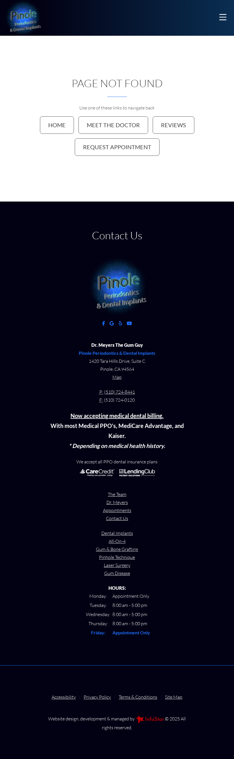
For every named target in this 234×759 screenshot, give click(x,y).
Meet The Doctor (113, 124)
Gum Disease (117, 573)
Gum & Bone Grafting (117, 549)
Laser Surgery (117, 565)
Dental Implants (117, 533)
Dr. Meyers (117, 502)
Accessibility (64, 697)
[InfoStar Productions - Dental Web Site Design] (150, 719)
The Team (117, 494)
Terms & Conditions (138, 697)
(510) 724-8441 (119, 392)
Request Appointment (117, 147)
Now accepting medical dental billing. (117, 415)
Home (57, 124)
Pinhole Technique (117, 557)
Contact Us (117, 518)
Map (117, 377)
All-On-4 (117, 541)
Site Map (173, 697)
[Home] (26, 17)
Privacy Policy (97, 697)
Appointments (117, 510)
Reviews (173, 124)
